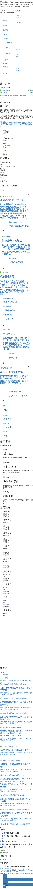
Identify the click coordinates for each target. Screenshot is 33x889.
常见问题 (5, 678)
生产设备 (18, 49)
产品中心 (18, 22)
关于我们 (18, 17)
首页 (18, 15)
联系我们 (18, 70)
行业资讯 (5, 676)
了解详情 (2, 121)
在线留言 (18, 68)
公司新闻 (5, 674)
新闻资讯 (18, 56)
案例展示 (18, 55)
